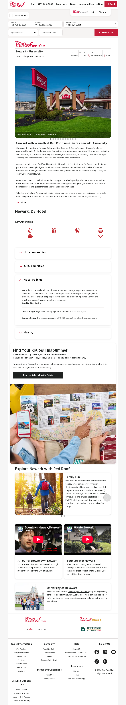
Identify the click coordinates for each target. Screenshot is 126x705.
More (23, 202)
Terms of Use (49, 675)
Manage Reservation (91, 4)
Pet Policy (21, 660)
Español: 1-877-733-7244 (76, 656)
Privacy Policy (49, 678)
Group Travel (21, 689)
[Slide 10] (73, 139)
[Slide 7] (65, 139)
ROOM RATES (106, 32)
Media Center (49, 652)
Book (112, 4)
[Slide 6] (63, 139)
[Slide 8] (68, 139)
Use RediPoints (21, 15)
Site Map (77, 671)
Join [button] (93, 12)
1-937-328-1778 (96, 55)
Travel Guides (21, 663)
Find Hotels (21, 667)
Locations (61, 4)
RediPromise (21, 656)
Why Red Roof (21, 649)
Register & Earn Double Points (38, 375)
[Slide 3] (55, 139)
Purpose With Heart (49, 660)
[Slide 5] (60, 139)
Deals (73, 4)
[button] (19, 105)
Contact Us (76, 649)
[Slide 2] (53, 139)
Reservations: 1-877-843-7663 (76, 652)
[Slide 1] (50, 139)
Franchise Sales (49, 649)
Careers (49, 656)
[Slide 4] (58, 139)
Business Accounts (21, 693)
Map (108, 55)
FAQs (77, 675)
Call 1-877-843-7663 (42, 4)
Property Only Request (21, 697)
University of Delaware (78, 591)
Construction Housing (21, 700)
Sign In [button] (102, 12)
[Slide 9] (70, 139)
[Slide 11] (75, 139)
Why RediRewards (21, 652)
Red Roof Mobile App (76, 678)
